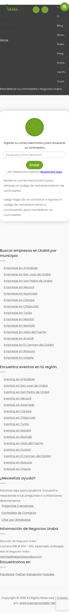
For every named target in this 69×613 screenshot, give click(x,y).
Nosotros (63, 35)
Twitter (20, 574)
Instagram (34, 574)
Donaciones (63, 63)
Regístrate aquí (51, 172)
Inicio (58, 7)
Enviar (34, 165)
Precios (58, 16)
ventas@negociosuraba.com (21, 557)
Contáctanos (63, 81)
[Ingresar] (36, 9)
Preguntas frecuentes (63, 53)
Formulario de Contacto (18, 513)
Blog (60, 25)
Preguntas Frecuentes (17, 506)
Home (4, 40)
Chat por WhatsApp (16, 520)
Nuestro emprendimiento (63, 44)
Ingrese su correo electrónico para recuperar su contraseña (34, 145)
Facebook (7, 574)
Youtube (48, 574)
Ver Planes (63, 72)
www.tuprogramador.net (38, 603)
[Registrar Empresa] (45, 9)
